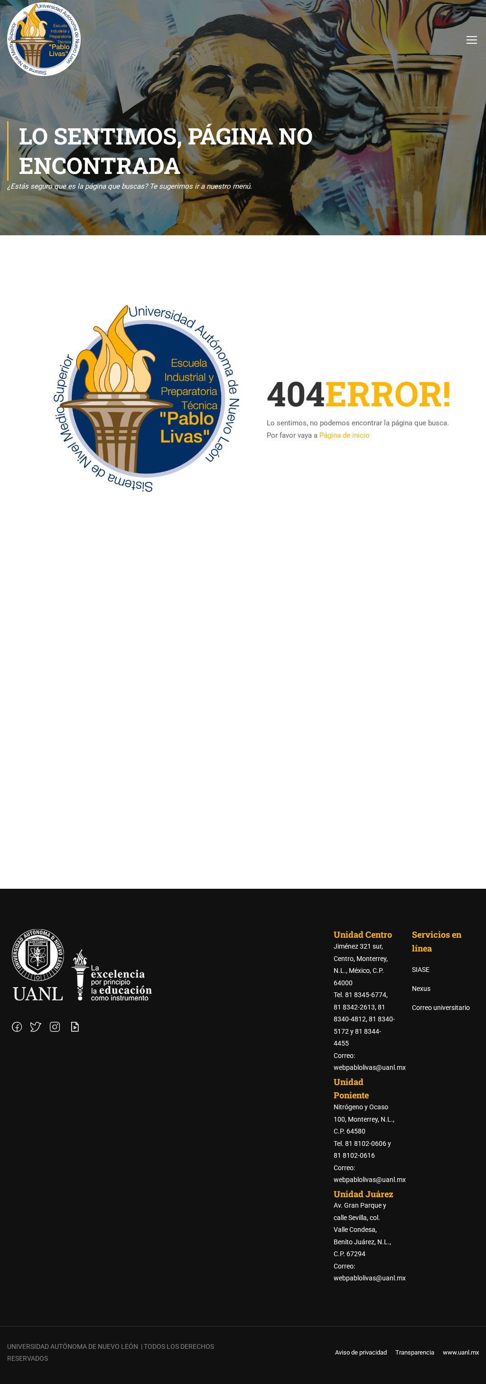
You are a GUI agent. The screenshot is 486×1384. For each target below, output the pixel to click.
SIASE (421, 969)
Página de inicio (344, 435)
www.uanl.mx (461, 1352)
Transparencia (414, 1352)
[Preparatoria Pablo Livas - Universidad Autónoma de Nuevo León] (44, 39)
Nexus (421, 988)
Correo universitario (441, 1007)
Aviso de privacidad (361, 1352)
